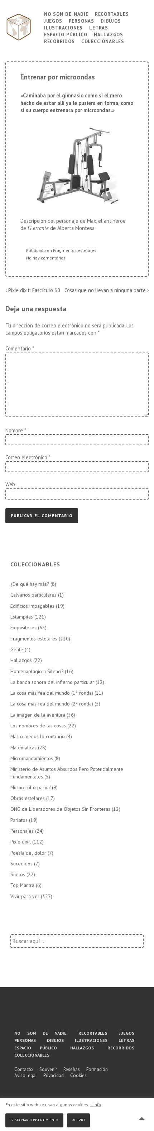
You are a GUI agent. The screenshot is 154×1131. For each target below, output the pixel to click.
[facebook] (48, 1013)
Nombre (14, 430)
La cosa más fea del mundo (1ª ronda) (51, 693)
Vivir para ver (24, 896)
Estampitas (21, 616)
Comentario (19, 348)
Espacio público (65, 34)
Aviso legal (25, 1075)
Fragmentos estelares (74, 250)
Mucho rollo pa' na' (30, 787)
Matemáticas (23, 747)
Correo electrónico (26, 457)
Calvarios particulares (33, 595)
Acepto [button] (78, 1119)
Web (10, 484)
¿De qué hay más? (29, 584)
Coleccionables (102, 40)
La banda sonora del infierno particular (52, 682)
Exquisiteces (23, 627)
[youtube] (74, 1013)
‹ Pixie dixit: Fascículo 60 (32, 290)
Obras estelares (27, 798)
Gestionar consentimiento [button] (34, 1119)
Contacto (23, 1069)
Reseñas (71, 1069)
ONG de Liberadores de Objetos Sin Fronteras (60, 809)
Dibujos (111, 20)
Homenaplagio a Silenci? (36, 671)
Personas (81, 20)
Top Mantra (22, 885)
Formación (97, 1069)
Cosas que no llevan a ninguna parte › (106, 290)
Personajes (22, 831)
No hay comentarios (46, 258)
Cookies (78, 1075)
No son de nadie (66, 13)
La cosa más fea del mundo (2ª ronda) (51, 703)
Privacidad (53, 1075)
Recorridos (59, 40)
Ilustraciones (63, 27)
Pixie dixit (20, 841)
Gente (16, 649)
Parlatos (19, 820)
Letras (98, 27)
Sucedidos (21, 863)
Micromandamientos (31, 758)
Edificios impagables (32, 606)
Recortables (112, 13)
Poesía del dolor (28, 853)
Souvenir (48, 1069)
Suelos (17, 874)
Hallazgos (108, 34)
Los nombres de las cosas (38, 725)
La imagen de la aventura (37, 715)
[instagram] (100, 1013)
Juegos (53, 20)
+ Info (95, 1104)
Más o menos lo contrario (37, 736)
